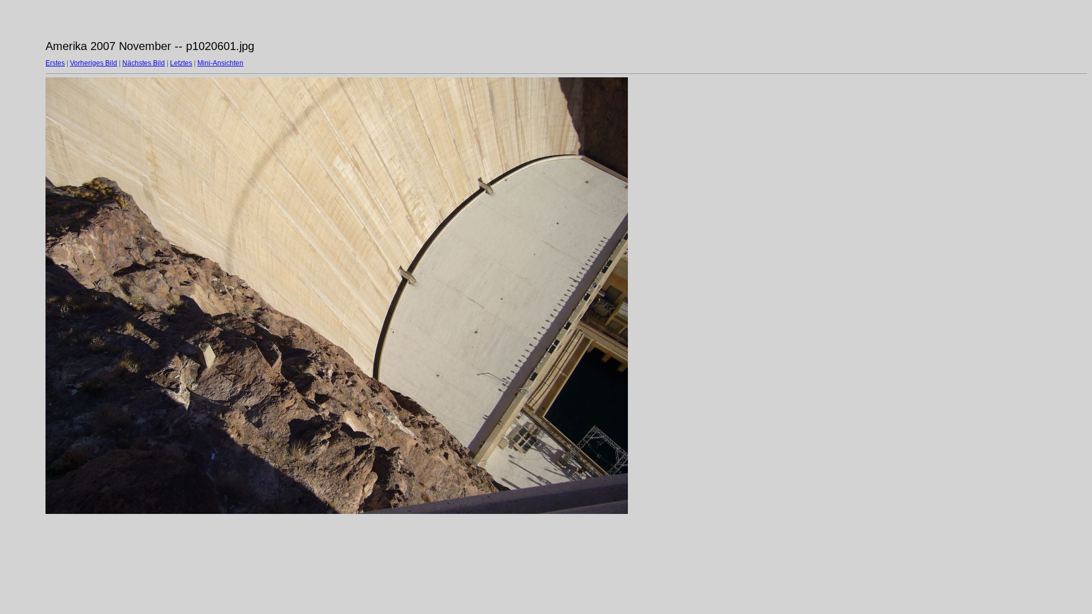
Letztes (181, 63)
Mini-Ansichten (220, 63)
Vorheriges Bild (93, 63)
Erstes (55, 63)
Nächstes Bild (143, 63)
